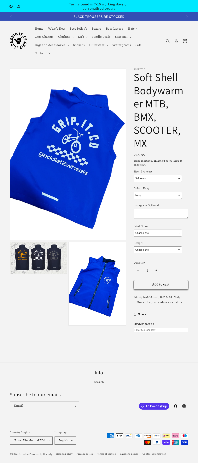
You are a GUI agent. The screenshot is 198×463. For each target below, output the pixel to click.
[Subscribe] (75, 405)
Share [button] (142, 314)
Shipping (159, 160)
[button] (132, 29)
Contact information (154, 454)
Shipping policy (129, 454)
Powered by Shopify (40, 454)
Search (99, 382)
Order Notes (144, 324)
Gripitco (24, 454)
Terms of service (106, 454)
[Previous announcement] (11, 16)
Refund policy (64, 454)
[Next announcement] (187, 16)
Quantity (139, 262)
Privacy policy (85, 454)
